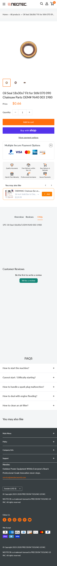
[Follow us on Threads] (14, 520)
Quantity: (7, 112)
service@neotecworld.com (14, 477)
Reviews (30, 217)
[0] (52, 3)
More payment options (28, 137)
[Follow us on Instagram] (19, 520)
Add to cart (28, 122)
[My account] (46, 3)
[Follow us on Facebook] (4, 520)
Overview (19, 217)
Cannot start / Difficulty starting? (19, 377)
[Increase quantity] (29, 112)
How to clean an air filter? (15, 405)
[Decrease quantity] (15, 112)
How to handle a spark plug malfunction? (23, 386)
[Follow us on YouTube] (30, 520)
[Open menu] (4, 4)
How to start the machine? (16, 368)
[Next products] (51, 185)
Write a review (28, 280)
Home (5, 14)
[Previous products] (46, 185)
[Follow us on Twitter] (9, 520)
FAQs (40, 217)
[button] (28, 145)
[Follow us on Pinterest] (25, 520)
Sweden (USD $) (10, 489)
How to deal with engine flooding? (20, 396)
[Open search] (41, 3)
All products (15, 14)
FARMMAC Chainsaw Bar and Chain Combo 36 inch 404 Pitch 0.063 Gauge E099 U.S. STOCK (27, 191)
